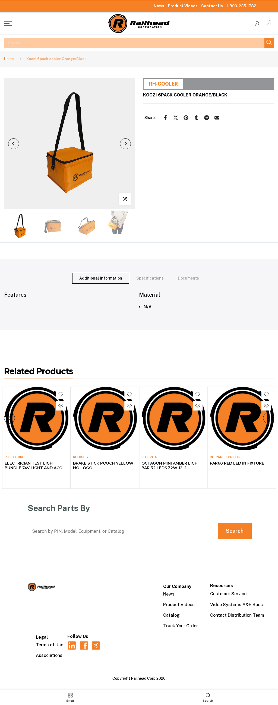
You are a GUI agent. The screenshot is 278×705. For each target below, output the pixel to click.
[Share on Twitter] (175, 117)
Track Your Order (180, 625)
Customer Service (228, 593)
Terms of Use (49, 644)
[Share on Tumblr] (196, 117)
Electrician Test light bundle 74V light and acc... (34, 465)
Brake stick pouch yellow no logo (103, 465)
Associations (49, 655)
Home (9, 59)
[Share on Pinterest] (186, 117)
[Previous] (13, 143)
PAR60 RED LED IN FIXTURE (237, 462)
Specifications (150, 278)
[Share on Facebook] (165, 117)
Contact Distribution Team (237, 615)
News (159, 6)
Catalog (171, 615)
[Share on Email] (216, 117)
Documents (188, 278)
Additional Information (100, 278)
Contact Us (212, 6)
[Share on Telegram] (206, 117)
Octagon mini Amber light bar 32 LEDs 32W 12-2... (170, 465)
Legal (42, 637)
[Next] (125, 143)
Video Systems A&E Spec (236, 604)
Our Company (177, 586)
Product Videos (183, 6)
